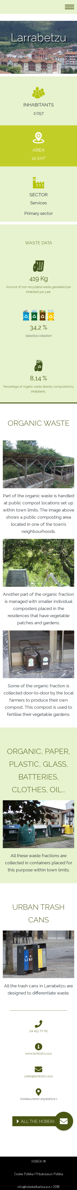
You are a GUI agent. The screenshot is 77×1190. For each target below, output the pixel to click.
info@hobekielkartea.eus (34, 1186)
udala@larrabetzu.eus (38, 1076)
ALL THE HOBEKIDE (40, 1121)
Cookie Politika (23, 1173)
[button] (63, 1121)
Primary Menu (69, 7)
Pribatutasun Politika (49, 1173)
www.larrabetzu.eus (38, 1053)
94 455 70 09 (38, 1031)
